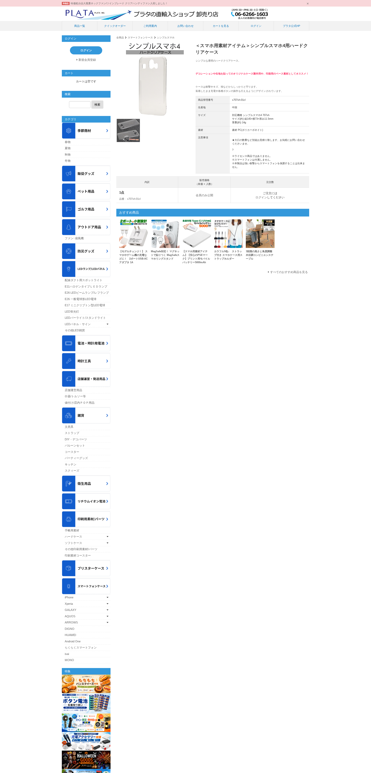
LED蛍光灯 (72, 311)
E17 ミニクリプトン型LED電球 (85, 305)
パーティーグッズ (76, 458)
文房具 (69, 426)
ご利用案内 (150, 25)
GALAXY (70, 609)
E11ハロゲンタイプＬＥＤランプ (86, 286)
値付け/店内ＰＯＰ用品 (79, 402)
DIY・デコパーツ (76, 439)
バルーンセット (75, 445)
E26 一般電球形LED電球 (80, 299)
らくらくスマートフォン (81, 647)
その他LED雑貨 (75, 330)
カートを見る (221, 25)
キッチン (70, 464)
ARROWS (71, 622)
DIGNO (69, 628)
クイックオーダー (115, 25)
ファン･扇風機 (74, 238)
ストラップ (72, 433)
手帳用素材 (72, 530)
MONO (69, 660)
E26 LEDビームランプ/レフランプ (87, 292)
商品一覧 (79, 25)
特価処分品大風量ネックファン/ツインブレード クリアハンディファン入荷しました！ (119, 3)
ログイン (256, 25)
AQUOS (70, 616)
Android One (73, 641)
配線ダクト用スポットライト (83, 280)
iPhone (69, 597)
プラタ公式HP (291, 25)
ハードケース (73, 536)
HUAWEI (70, 635)
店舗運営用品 (73, 390)
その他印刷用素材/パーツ (81, 549)
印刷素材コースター (78, 555)
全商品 (120, 37)
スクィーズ (72, 470)
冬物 (68, 160)
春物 (68, 142)
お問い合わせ (185, 25)
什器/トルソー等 (75, 396)
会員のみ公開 (204, 195)
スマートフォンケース (140, 37)
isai (67, 653)
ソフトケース (73, 543)
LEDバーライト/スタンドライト (85, 317)
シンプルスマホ (165, 37)
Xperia (69, 603)
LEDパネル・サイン (78, 324)
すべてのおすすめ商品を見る (289, 272)
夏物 (68, 148)
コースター (72, 451)
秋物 (68, 154)
